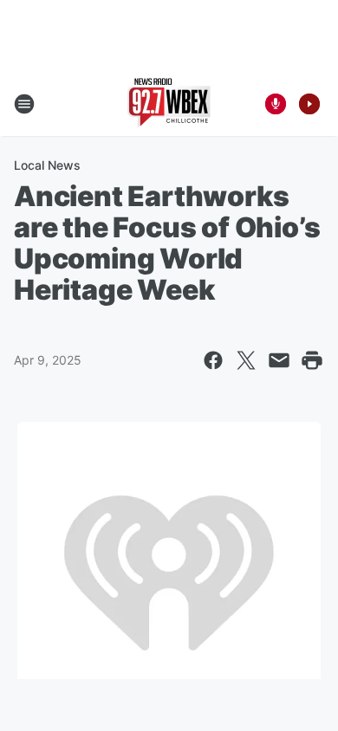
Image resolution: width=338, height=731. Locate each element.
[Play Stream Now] (309, 104)
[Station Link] (169, 104)
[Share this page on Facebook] (213, 360)
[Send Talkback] (275, 104)
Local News (47, 165)
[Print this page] (312, 360)
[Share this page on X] (246, 360)
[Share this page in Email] (279, 360)
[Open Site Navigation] (24, 104)
